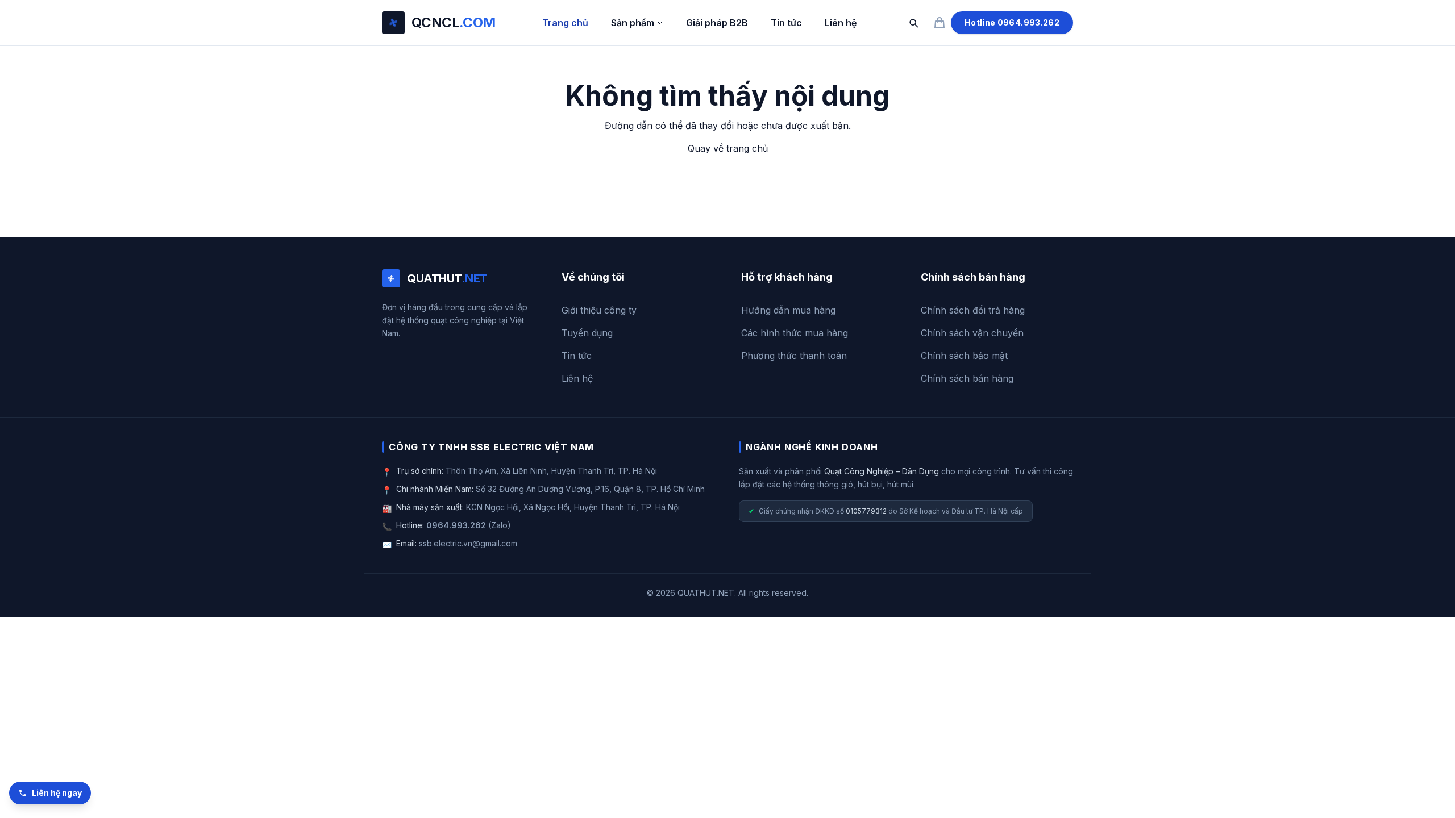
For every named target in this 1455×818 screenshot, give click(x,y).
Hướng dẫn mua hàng (788, 310)
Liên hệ (841, 22)
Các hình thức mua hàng (794, 333)
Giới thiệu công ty (599, 310)
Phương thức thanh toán (794, 355)
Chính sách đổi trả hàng (973, 310)
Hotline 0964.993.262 (1012, 22)
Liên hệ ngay (57, 793)
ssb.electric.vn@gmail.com (468, 543)
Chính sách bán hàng (967, 378)
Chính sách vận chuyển (972, 333)
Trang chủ (565, 22)
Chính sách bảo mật (964, 355)
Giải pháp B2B (717, 22)
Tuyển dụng (587, 333)
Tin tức (786, 22)
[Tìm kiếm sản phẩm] (913, 22)
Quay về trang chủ (728, 148)
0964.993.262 (456, 525)
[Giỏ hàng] (939, 22)
